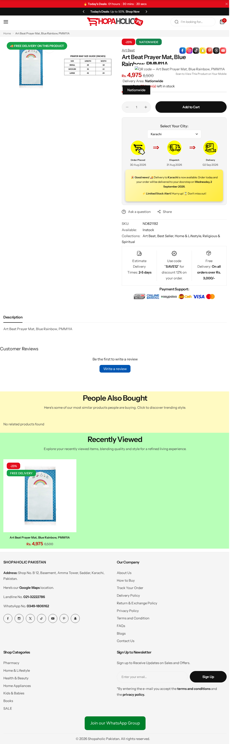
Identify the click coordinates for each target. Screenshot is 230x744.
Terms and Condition (133, 618)
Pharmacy (11, 663)
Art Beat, (150, 236)
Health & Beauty (16, 678)
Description (12, 317)
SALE (7, 708)
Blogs (121, 633)
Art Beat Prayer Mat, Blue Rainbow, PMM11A (40, 537)
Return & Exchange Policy (137, 603)
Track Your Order (130, 588)
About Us (124, 573)
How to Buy (126, 580)
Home (7, 33)
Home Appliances (17, 686)
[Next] (146, 11)
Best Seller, (166, 236)
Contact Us (125, 641)
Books (8, 701)
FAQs (121, 626)
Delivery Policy (128, 595)
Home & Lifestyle (16, 670)
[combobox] (192, 21)
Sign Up (208, 677)
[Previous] (83, 11)
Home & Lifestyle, (189, 236)
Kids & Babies (13, 693)
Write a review (115, 368)
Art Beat (128, 50)
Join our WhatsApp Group (115, 723)
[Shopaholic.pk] (115, 22)
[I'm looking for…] (176, 21)
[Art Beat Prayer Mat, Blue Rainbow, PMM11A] (39, 495)
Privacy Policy (128, 611)
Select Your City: (174, 126)
